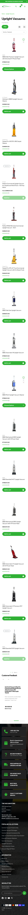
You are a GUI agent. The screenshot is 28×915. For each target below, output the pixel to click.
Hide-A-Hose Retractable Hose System (13, 835)
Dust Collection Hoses (8, 846)
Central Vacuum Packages (9, 830)
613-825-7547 (8, 815)
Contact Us (5, 877)
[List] (24, 27)
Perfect (4, 181)
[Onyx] (23, 39)
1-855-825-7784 (11, 816)
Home (3, 14)
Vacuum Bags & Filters (8, 849)
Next (15, 672)
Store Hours (5, 861)
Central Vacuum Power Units (10, 827)
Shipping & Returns (7, 864)
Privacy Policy (6, 866)
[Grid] (19, 27)
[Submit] (24, 893)
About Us (4, 858)
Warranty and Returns (8, 869)
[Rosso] (23, 41)
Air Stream (4, 97)
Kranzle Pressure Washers (9, 838)
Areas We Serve (6, 871)
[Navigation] (24, 6)
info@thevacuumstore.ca (12, 818)
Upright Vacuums (10, 14)
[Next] (8, 679)
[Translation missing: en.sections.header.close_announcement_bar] (27, 1)
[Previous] (3, 679)
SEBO (3, 55)
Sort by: (5, 32)
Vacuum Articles (6, 874)
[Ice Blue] (23, 380)
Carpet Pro (5, 139)
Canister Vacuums (7, 841)
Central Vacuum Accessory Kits (11, 833)
